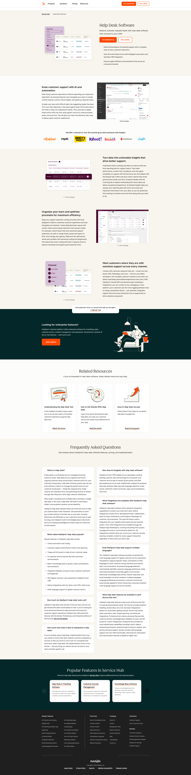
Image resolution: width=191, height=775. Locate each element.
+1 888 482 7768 (95, 310)
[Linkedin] (101, 755)
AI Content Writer (47, 736)
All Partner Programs (135, 733)
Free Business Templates (97, 736)
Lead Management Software (50, 746)
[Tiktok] (113, 755)
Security (92, 768)
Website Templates (95, 743)
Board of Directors (115, 730)
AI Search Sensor (94, 726)
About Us (112, 720)
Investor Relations (115, 733)
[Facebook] (78, 755)
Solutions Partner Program (137, 736)
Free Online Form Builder (71, 730)
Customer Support (134, 720)
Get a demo (144, 4)
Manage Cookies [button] (121, 768)
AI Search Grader (95, 723)
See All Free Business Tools (97, 720)
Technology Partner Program (137, 739)
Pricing (74, 4)
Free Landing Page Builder (71, 743)
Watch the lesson (58, 428)
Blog (111, 736)
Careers (112, 723)
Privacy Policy (80, 768)
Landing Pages (68, 726)
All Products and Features (49, 720)
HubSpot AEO (46, 723)
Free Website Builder (70, 723)
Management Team (115, 726)
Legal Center (68, 768)
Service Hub (46, 14)
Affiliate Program (134, 746)
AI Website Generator (48, 739)
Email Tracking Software (49, 733)
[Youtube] (89, 755)
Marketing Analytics (70, 739)
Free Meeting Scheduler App (50, 726)
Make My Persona (95, 730)
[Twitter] (95, 755)
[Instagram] (84, 755)
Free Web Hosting (69, 746)
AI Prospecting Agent (70, 720)
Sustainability (114, 739)
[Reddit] (107, 755)
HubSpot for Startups (135, 742)
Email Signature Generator (97, 733)
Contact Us (113, 743)
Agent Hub (45, 730)
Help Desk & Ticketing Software (61, 685)
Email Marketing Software (49, 743)
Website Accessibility (105, 768)
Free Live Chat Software (71, 736)
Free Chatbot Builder (70, 733)
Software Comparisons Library (98, 739)
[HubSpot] (43, 3)
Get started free (129, 4)
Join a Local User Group (136, 723)
